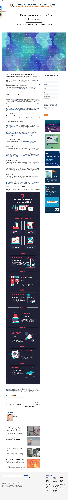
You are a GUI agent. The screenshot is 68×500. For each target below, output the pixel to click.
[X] (15, 395)
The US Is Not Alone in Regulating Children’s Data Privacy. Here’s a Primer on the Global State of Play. (15, 461)
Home (3, 11)
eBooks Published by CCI (48, 486)
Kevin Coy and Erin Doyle (10, 430)
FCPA (47, 490)
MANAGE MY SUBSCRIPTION (61, 0)
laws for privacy (17, 389)
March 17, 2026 (20, 451)
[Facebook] (9, 395)
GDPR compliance (30, 117)
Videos (61, 485)
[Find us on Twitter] (33, 1)
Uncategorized (62, 484)
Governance (55, 481)
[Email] (11, 395)
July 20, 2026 (17, 430)
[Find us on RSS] (29, 477)
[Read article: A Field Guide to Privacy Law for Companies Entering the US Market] (33, 431)
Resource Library (61, 481)
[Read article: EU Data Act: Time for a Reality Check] (33, 452)
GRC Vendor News (55, 483)
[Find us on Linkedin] (27, 477)
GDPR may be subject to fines (27, 167)
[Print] (13, 395)
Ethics (47, 489)
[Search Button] (4, 1)
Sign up (10, 486)
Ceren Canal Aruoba (10, 464)
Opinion (61, 477)
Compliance (48, 479)
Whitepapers (62, 490)
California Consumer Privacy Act (15, 100)
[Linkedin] (7, 395)
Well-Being (62, 488)
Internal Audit (55, 486)
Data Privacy (7, 11)
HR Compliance (56, 485)
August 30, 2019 (11, 29)
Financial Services (54, 478)
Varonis (16, 385)
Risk (60, 482)
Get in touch (11, 485)
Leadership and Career (55, 489)
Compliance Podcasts (48, 481)
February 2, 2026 (17, 464)
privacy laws (29, 125)
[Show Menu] (2, 0)
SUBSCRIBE (46, 0)
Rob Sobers (5, 29)
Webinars (61, 487)
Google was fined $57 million (15, 126)
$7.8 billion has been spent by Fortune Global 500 (20, 104)
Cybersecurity (48, 482)
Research (61, 479)
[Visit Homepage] (34, 5)
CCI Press (47, 477)
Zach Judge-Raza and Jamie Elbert (12, 451)
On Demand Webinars (55, 491)
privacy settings (20, 149)
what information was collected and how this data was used (17, 145)
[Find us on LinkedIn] (34, 1)
